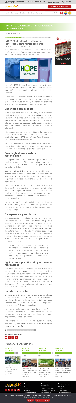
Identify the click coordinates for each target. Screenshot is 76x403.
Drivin (23, 37)
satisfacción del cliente (42, 281)
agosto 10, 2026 (25, 376)
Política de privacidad (42, 400)
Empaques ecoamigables (45, 353)
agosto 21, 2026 (8, 373)
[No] (74, 398)
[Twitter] (9, 337)
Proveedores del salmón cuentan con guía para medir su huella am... (29, 371)
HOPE (38, 37)
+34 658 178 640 (66, 1)
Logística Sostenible (18, 25)
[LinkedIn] (6, 337)
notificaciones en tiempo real (19, 226)
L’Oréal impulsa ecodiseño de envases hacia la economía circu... (45, 371)
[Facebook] (13, 337)
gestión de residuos (30, 37)
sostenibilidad (44, 37)
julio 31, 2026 (58, 376)
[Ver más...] (15, 353)
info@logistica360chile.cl (54, 2)
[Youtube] (18, 390)
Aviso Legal (27, 390)
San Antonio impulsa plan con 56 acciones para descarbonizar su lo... (63, 371)
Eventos (26, 387)
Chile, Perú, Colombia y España (64, 387)
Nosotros (26, 389)
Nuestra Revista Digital (47, 389)
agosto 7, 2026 (42, 376)
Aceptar (30, 400)
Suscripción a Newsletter (48, 390)
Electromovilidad (9, 353)
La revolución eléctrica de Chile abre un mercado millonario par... (12, 369)
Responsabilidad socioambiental (12, 37)
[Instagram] (16, 337)
